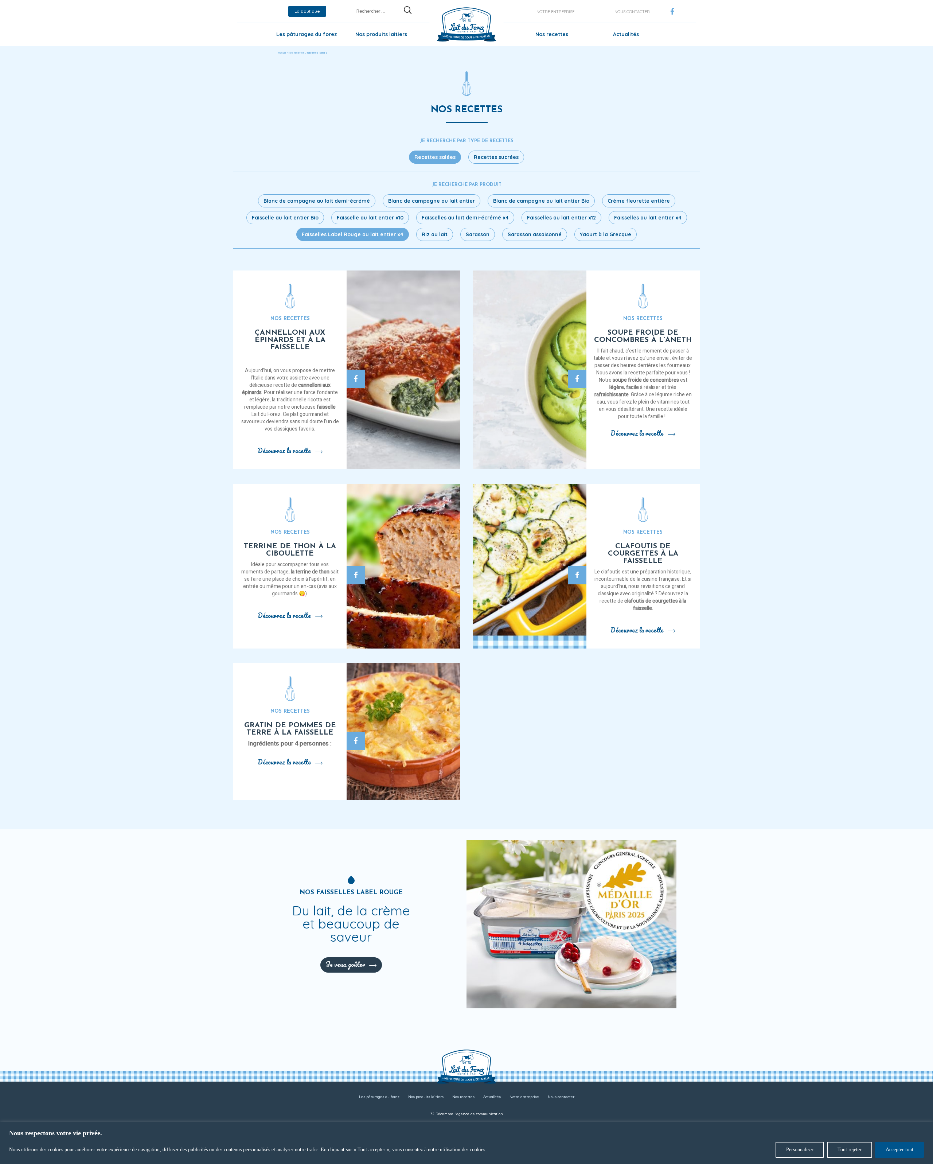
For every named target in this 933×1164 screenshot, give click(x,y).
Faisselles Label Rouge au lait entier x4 (352, 234)
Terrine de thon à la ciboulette (290, 550)
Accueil (282, 53)
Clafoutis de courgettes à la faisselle (643, 554)
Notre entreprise (555, 11)
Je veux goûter (345, 964)
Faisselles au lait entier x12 (561, 217)
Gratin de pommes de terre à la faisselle (290, 729)
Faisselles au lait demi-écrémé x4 (465, 217)
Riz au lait (435, 234)
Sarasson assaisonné (535, 234)
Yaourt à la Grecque (605, 234)
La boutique (307, 11)
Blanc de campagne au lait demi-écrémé (316, 201)
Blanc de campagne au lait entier (431, 201)
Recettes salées (435, 157)
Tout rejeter (850, 1149)
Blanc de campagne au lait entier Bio (541, 201)
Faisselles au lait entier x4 (648, 217)
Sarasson (477, 234)
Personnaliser (799, 1149)
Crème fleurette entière (639, 201)
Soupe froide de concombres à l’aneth (643, 336)
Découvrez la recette (284, 450)
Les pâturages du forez (306, 34)
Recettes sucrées (496, 157)
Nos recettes (551, 34)
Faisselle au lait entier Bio (285, 217)
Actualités (626, 34)
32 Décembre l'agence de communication (466, 1114)
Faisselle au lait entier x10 (370, 217)
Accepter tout (899, 1149)
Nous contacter (632, 11)
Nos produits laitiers (381, 34)
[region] (466, 1143)
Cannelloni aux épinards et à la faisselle (290, 340)
